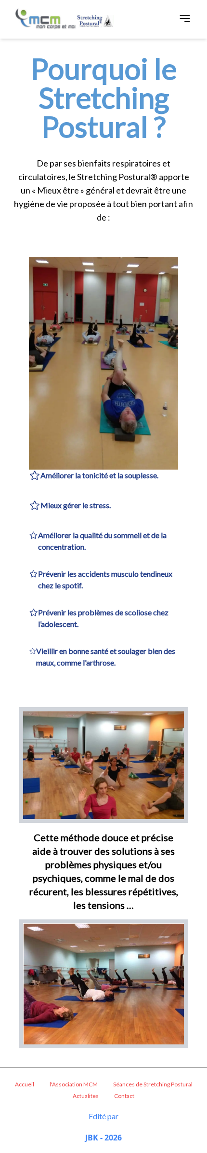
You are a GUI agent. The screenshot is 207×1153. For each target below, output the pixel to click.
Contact (124, 1095)
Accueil (24, 1084)
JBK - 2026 (103, 1137)
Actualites (86, 1095)
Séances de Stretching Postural (153, 1084)
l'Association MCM (74, 1084)
